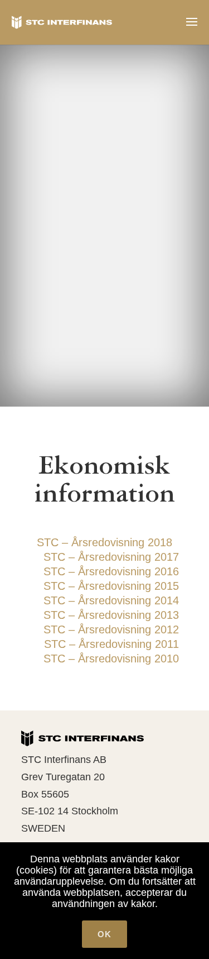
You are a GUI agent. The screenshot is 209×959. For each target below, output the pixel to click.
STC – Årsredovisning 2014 (111, 600)
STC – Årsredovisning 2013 (111, 615)
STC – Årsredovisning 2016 (111, 571)
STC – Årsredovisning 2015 (111, 586)
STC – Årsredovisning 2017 (111, 557)
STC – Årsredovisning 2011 (111, 644)
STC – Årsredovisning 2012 (111, 629)
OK (104, 934)
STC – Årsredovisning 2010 (111, 658)
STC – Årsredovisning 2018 (104, 542)
